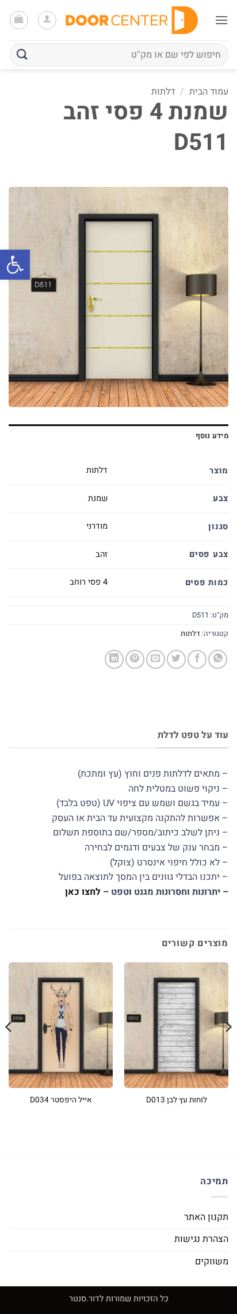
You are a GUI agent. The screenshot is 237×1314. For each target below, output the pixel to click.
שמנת (98, 498)
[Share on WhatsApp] (217, 659)
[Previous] (228, 1049)
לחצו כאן (83, 892)
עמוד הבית (208, 92)
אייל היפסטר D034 (61, 1100)
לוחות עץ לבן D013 (176, 1100)
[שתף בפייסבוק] (197, 659)
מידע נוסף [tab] (212, 436)
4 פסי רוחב (89, 582)
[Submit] (22, 54)
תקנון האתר (206, 1217)
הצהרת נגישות (201, 1239)
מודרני (97, 526)
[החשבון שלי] (47, 20)
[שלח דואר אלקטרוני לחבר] (155, 659)
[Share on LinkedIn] (114, 659)
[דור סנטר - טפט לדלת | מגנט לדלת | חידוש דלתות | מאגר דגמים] (132, 19)
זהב (101, 554)
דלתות (163, 92)
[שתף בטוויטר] (176, 659)
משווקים (211, 1261)
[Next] (9, 1049)
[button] (15, 265)
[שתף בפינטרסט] (134, 659)
